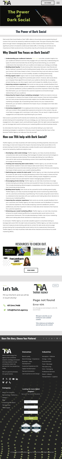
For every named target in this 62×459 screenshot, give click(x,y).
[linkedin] (17, 379)
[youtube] (13, 379)
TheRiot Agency (27, 452)
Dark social (35, 58)
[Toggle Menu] (58, 3)
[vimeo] (3, 382)
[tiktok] (7, 382)
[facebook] (3, 379)
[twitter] (7, 379)
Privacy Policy (37, 452)
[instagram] (10, 379)
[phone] (10, 382)
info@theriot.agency (17, 310)
